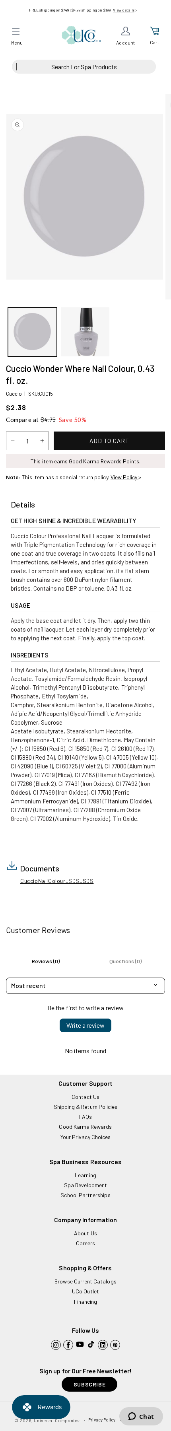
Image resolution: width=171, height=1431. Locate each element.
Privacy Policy (101, 1419)
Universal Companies (56, 1420)
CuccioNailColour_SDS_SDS (56, 880)
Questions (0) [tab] (125, 961)
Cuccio (14, 394)
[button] (16, 31)
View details (123, 10)
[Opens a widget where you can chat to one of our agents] (141, 1417)
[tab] (23, 504)
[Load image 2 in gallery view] (85, 331)
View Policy (125, 477)
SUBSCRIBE (89, 1384)
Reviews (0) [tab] (46, 961)
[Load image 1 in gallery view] (32, 331)
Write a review (85, 1025)
